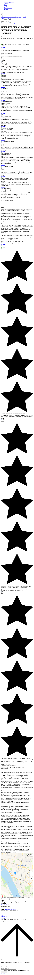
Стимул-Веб (15, 921)
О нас (5, 5)
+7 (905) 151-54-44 (6, 18)
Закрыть (3, 973)
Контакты (6, 9)
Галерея (6, 3)
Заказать (3, 47)
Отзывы (6, 6)
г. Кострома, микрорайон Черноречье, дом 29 (13, 17)
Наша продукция (9, 2)
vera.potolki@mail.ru (10, 909)
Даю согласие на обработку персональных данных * (17, 970)
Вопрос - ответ (8, 8)
